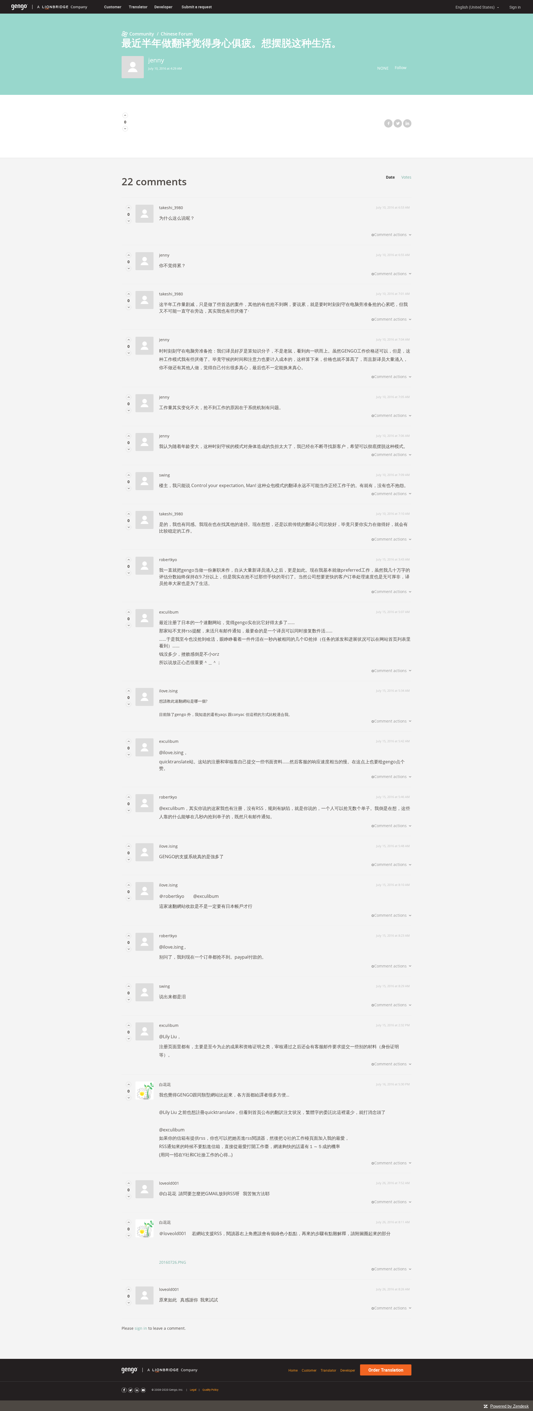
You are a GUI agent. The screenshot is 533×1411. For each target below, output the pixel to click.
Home (293, 1370)
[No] (125, 128)
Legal (193, 1390)
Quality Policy (210, 1390)
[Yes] (125, 115)
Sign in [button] (515, 7)
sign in (141, 1328)
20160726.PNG (172, 1262)
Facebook (388, 123)
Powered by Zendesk (509, 1406)
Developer (163, 6)
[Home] (19, 6)
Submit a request (197, 6)
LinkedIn (407, 123)
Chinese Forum (177, 34)
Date (390, 177)
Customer (112, 6)
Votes (406, 177)
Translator (138, 6)
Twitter (398, 123)
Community (141, 34)
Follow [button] (400, 67)
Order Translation (385, 1370)
